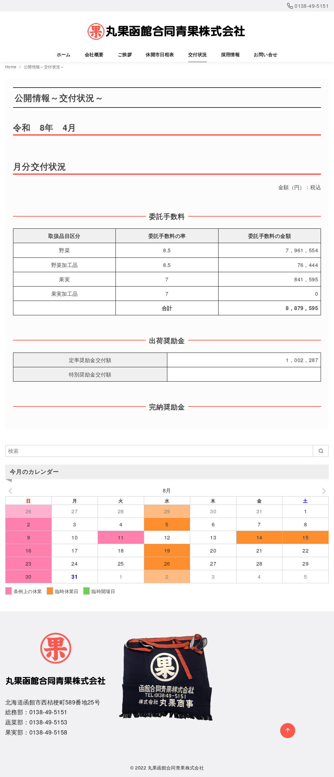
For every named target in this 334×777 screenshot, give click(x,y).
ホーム (64, 54)
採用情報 (230, 54)
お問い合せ (265, 54)
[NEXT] (322, 490)
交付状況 (197, 54)
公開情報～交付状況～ (44, 66)
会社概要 (94, 54)
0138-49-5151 (311, 5)
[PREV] (11, 490)
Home (11, 66)
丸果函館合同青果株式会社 (176, 767)
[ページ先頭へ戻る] (287, 730)
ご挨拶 (125, 54)
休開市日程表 (160, 54)
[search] (321, 451)
